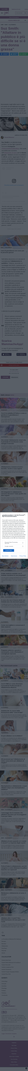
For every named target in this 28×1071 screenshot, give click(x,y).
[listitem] (14, 543)
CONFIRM (9, 550)
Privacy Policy (22, 555)
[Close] (24, 515)
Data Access (14, 555)
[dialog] (14, 535)
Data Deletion (5, 555)
